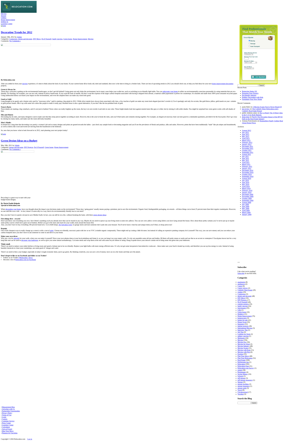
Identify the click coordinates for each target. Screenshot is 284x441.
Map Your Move (8, 431)
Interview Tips (243, 330)
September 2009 (247, 200)
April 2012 (246, 138)
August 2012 (246, 130)
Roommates (242, 372)
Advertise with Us (8, 409)
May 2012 (245, 136)
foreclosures (242, 308)
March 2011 (246, 164)
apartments (241, 282)
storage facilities (243, 384)
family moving (57, 39)
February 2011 (247, 166)
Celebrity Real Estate (245, 290)
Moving (3, 14)
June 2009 (245, 206)
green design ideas (99, 215)
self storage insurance (245, 380)
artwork (16, 238)
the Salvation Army (65, 225)
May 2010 (245, 184)
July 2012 (245, 132)
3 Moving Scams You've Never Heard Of (267, 107)
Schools (240, 376)
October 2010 (247, 174)
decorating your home (13, 209)
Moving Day (242, 342)
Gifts (239, 310)
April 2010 (246, 186)
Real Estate (241, 360)
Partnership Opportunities (11, 411)
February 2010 (247, 190)
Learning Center (6, 24)
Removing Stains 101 (249, 91)
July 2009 (245, 204)
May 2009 (245, 208)
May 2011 (245, 160)
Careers (4, 419)
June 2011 (245, 158)
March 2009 (246, 212)
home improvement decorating (222, 84)
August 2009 (246, 202)
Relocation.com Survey (246, 368)
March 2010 (246, 188)
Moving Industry (243, 346)
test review (245, 109)
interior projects (243, 326)
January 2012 (246, 144)
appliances (241, 284)
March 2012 (246, 140)
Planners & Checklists (9, 433)
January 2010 (246, 192)
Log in (29, 439)
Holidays (241, 314)
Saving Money (243, 374)
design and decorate (25, 39)
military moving (243, 336)
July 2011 (245, 156)
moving (25, 84)
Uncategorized (243, 392)
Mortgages (241, 338)
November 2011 (247, 148)
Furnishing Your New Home (252, 99)
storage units (242, 388)
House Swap (242, 322)
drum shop (245, 117)
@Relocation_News (25, 258)
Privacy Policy (7, 413)
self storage (241, 378)
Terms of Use (6, 415)
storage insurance (244, 386)
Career (240, 286)
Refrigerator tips (243, 362)
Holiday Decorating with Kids (252, 97)
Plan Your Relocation (245, 358)
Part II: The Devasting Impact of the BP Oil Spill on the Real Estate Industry (262, 118)
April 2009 (246, 210)
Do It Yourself (46, 39)
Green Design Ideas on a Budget (19, 140)
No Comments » (15, 41)
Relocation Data (243, 366)
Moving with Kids (244, 350)
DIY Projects (28, 147)
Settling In (4, 22)
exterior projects (243, 304)
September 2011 (247, 152)
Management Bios (8, 407)
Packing (240, 354)
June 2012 (245, 134)
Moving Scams (243, 348)
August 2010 (246, 178)
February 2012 (247, 142)
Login (4, 417)
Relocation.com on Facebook (25, 260)
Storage (3, 16)
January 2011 (246, 168)
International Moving (245, 328)
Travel (240, 390)
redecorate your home (170, 91)
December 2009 (247, 194)
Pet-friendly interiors (249, 95)
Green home (67, 39)
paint (51, 230)
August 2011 (246, 154)
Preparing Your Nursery (250, 93)
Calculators (6, 427)
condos (240, 292)
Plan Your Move (243, 356)
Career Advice (243, 288)
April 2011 (245, 162)
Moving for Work (244, 344)
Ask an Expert (7, 429)
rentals (240, 370)
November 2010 (247, 172)
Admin (19, 37)
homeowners (242, 318)
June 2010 (245, 182)
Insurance (241, 324)
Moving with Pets (244, 352)
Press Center (6, 423)
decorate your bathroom (29, 240)
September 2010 (247, 176)
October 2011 (246, 150)
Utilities (3, 18)
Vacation (241, 394)
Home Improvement (8, 20)
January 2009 (246, 214)
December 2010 (247, 170)
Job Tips (240, 332)
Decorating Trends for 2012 (16, 32)
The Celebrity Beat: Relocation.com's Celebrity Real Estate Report (260, 110)
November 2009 (247, 196)
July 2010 (245, 180)
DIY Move (37, 39)
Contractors (13, 39)
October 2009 (247, 198)
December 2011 (247, 146)
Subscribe (241, 273)
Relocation (241, 364)
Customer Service (8, 421)
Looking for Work (244, 334)
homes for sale (243, 320)
